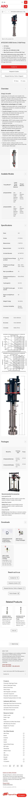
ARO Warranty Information (10, 723)
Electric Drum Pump (8, 687)
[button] (14, 88)
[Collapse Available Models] (25, 174)
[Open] (25, 6)
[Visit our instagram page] (21, 766)
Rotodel (5, 757)
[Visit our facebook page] (13, 766)
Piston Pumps (7, 689)
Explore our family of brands (9, 772)
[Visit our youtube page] (17, 766)
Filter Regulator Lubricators (10, 691)
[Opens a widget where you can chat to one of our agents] (22, 795)
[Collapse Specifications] (25, 225)
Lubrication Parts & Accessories (11, 707)
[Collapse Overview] (25, 88)
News (5, 719)
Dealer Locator (7, 715)
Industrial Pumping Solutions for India (12, 697)
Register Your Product (9, 725)
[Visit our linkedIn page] (10, 766)
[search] (22, 2)
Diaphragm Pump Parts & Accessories (12, 703)
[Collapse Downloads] (25, 522)
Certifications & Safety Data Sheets (12, 721)
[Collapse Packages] (25, 441)
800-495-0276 (16, 666)
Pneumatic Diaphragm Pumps (10, 683)
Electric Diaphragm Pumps (10, 685)
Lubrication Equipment (9, 693)
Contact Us (6, 727)
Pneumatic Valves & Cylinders (11, 695)
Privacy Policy (6, 783)
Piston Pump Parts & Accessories (11, 705)
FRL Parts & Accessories (9, 709)
